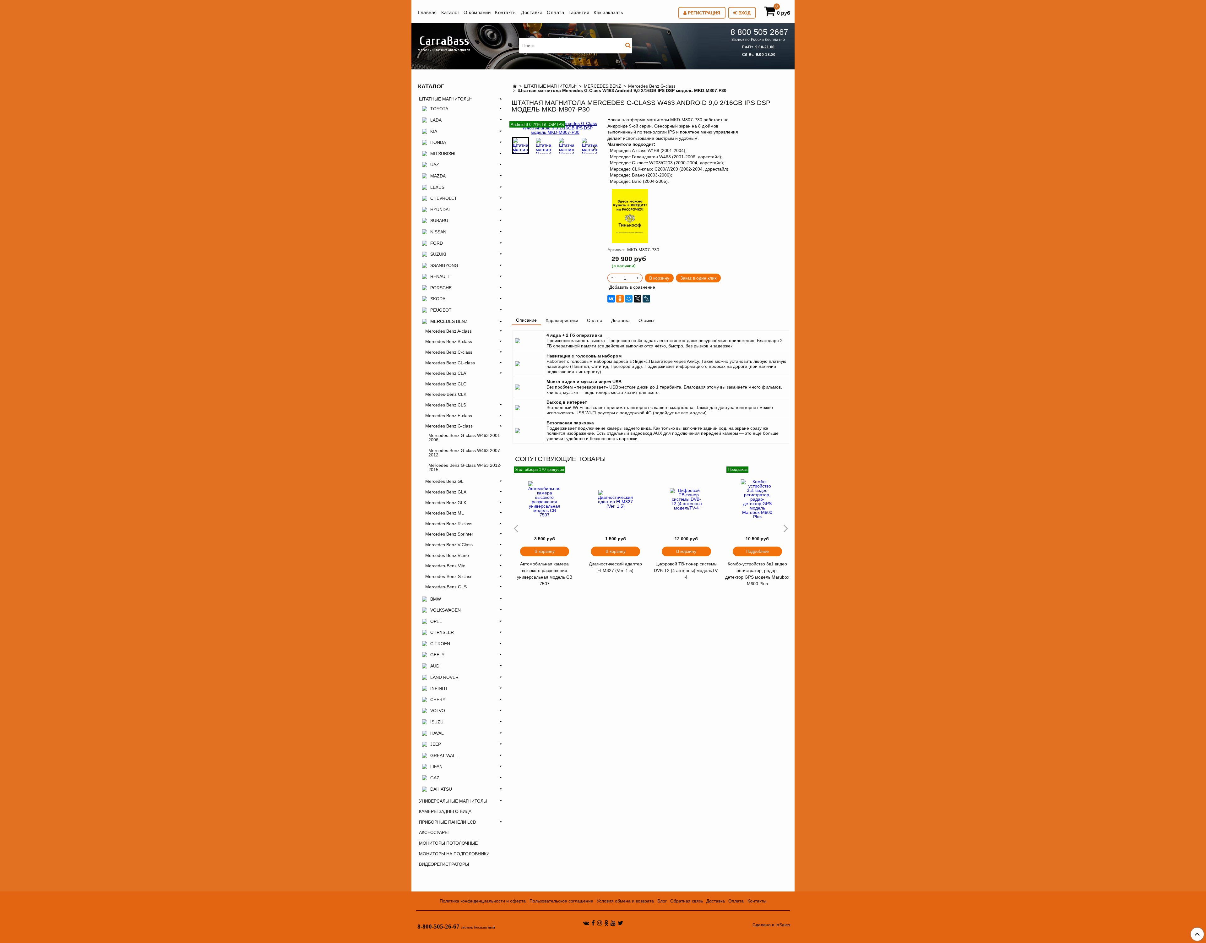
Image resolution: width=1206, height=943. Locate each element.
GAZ (434, 777)
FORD (436, 243)
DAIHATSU (441, 789)
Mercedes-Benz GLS (446, 586)
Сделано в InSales (771, 925)
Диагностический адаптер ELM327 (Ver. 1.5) (615, 567)
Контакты (506, 12)
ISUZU (436, 721)
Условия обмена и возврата (625, 900)
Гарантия (578, 12)
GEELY (437, 654)
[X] (637, 299)
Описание (526, 320)
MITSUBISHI (442, 153)
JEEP (435, 744)
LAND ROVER (444, 677)
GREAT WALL (444, 755)
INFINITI (438, 688)
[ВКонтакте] (611, 299)
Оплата (555, 12)
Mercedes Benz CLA (445, 373)
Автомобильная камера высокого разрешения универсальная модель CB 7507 (544, 573)
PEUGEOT (441, 310)
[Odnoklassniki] (606, 923)
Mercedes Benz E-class (448, 415)
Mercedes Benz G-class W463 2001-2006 (465, 437)
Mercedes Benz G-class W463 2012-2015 (465, 467)
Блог (662, 900)
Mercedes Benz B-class (448, 341)
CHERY (437, 699)
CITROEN (440, 643)
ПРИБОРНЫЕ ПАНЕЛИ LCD (447, 822)
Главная (427, 12)
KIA (433, 131)
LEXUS (437, 187)
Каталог (450, 12)
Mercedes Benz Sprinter (449, 534)
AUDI (435, 665)
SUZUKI (438, 254)
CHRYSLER (442, 632)
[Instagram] (599, 923)
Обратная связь (686, 900)
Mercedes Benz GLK (445, 502)
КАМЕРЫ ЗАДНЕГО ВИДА (445, 811)
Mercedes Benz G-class (652, 86)
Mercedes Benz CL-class (450, 362)
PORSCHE (441, 287)
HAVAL (437, 733)
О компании (477, 12)
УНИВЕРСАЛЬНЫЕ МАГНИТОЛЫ (453, 801)
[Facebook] (593, 923)
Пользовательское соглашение (561, 900)
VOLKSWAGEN (445, 610)
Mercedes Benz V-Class (449, 544)
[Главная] (515, 86)
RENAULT (440, 276)
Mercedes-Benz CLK (445, 394)
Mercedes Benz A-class (448, 331)
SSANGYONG (444, 265)
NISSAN (438, 231)
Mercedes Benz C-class (448, 352)
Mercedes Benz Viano (447, 555)
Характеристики (562, 320)
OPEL (436, 621)
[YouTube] (613, 923)
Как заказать (608, 12)
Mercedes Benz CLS (445, 404)
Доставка (531, 12)
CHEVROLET (443, 198)
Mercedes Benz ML (444, 512)
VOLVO (437, 710)
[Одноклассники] (620, 299)
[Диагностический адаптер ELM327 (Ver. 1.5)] (616, 499)
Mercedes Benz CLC (445, 383)
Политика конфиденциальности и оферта (483, 900)
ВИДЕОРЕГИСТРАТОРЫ (444, 864)
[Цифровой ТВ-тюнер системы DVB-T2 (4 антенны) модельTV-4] (687, 499)
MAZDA (438, 175)
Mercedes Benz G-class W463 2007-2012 (465, 452)
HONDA (438, 142)
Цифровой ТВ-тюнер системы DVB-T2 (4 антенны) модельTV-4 (686, 570)
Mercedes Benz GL (444, 481)
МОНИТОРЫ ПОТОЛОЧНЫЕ (448, 843)
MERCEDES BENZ (602, 86)
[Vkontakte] (586, 923)
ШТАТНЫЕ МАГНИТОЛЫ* (550, 86)
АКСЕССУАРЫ (433, 832)
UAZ (434, 164)
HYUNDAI (440, 209)
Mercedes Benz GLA (445, 491)
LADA (436, 120)
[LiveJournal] (646, 299)
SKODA (437, 298)
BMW (435, 599)
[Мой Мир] (629, 299)
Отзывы (646, 320)
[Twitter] (620, 923)
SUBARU (439, 220)
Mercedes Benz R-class (448, 523)
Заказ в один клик (698, 278)
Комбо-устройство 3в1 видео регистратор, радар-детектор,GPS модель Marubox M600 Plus (757, 573)
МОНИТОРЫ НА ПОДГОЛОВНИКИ (454, 853)
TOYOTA (439, 108)
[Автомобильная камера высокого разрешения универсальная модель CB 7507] (545, 499)
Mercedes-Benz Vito (445, 565)
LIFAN (436, 766)
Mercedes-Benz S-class (448, 576)
